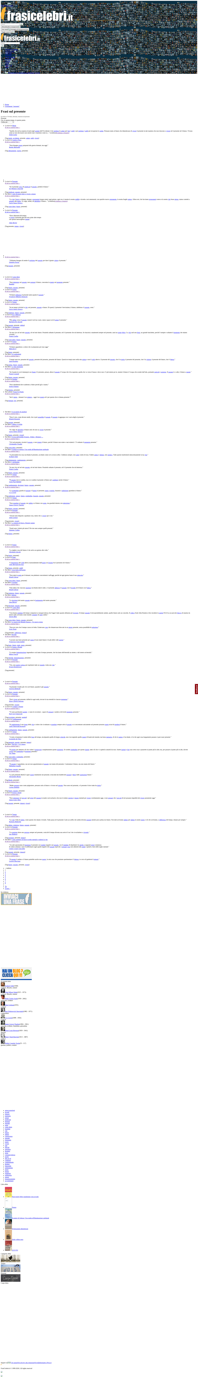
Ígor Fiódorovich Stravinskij (14, 1011)
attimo (126, 820)
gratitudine (15, 491)
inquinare (28, 845)
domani (10, 401)
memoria (109, 737)
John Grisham (9, 1005)
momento (60, 282)
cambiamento (21, 460)
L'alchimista (15, 327)
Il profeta (14, 582)
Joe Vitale (12, 753)
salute (63, 131)
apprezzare (38, 750)
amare (57, 320)
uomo (120, 332)
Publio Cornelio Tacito (12, 1043)
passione (15, 832)
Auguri (7, 61)
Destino (14, 379)
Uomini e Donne (17, 706)
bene (9, 645)
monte (188, 372)
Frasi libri (8, 55)
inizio (99, 785)
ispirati (123, 750)
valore (56, 260)
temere (39, 442)
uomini (37, 131)
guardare (16, 503)
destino (10, 390)
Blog (7, 67)
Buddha (11, 284)
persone (16, 785)
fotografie (8, 1166)
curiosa (22, 665)
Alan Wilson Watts (11, 992)
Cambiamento (16, 719)
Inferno (14, 595)
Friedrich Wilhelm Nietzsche (18, 297)
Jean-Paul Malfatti (15, 482)
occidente (16, 138)
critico (132, 613)
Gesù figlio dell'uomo (19, 570)
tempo (17, 226)
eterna (176, 199)
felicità (7, 1147)
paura (46, 491)
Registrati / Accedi (7, 5)
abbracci (57, 588)
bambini (7, 1129)
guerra (19, 151)
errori (32, 798)
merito (82, 845)
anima (84, 359)
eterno (70, 627)
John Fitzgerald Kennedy (17, 726)
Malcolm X (12, 349)
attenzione (66, 503)
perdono (56, 131)
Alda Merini (13, 223)
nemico (110, 455)
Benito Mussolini (14, 147)
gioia (6, 1153)
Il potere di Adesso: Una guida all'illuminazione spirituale (30, 449)
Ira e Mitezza (16, 314)
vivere (134, 131)
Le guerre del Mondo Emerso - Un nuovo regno (27, 622)
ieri (15, 401)
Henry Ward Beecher (12, 1037)
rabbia (14, 320)
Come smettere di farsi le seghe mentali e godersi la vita (30, 839)
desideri (7, 1151)
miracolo (80, 575)
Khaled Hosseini (14, 419)
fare (69, 131)
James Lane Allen (15, 800)
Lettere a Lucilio (17, 424)
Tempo (14, 302)
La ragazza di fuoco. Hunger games (23, 523)
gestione (20, 613)
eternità (10, 658)
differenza (162, 820)
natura (130, 199)
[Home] (73, 22)
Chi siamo (14, 1363)
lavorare (75, 613)
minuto (96, 859)
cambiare (55, 480)
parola (161, 613)
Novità (36, 1363)
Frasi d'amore (10, 51)
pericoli (156, 372)
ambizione (65, 491)
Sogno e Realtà (17, 647)
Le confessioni (16, 354)
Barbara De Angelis (15, 322)
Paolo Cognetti (14, 374)
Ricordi (14, 634)
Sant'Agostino (13, 361)
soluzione (95, 627)
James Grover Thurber (16, 505)
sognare (32, 282)
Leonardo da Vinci (15, 739)
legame (50, 563)
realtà (83, 847)
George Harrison (14, 861)
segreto (13, 750)
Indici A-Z (8, 65)
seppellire (41, 417)
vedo (93, 359)
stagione (28, 588)
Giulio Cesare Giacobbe (17, 849)
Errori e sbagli (16, 793)
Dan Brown (13, 602)
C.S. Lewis (12, 492)
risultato (65, 845)
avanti (7, 888)
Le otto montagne (17, 367)
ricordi (7, 1112)
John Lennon (13, 517)
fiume (34, 372)
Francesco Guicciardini (17, 642)
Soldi (14, 557)
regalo (42, 397)
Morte (14, 126)
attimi (22, 820)
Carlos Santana (14, 787)
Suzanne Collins (14, 530)
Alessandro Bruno (15, 776)
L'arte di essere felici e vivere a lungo (24, 194)
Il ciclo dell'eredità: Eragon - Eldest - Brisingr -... (27, 437)
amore (35, 491)
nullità (77, 199)
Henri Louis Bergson (12, 1030)
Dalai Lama (13, 135)
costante (34, 615)
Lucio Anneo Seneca (15, 203)
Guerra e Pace (16, 140)
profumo (32, 260)
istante (27, 219)
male (18, 645)
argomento (113, 199)
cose (46, 627)
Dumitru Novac (14, 262)
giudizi (43, 845)
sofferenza (18, 633)
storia (123, 359)
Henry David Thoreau (16, 701)
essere (20, 145)
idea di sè (8, 1158)
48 (6, 887)
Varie (7, 63)
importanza (14, 563)
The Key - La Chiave (18, 744)
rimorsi (22, 803)
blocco (179, 613)
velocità (62, 737)
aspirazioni (83, 775)
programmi (35, 199)
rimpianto (8, 1140)
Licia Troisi (12, 629)
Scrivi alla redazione (27, 1363)
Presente (15, 181)
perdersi (117, 724)
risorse (76, 798)
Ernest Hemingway (15, 667)
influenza (18, 295)
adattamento (12, 460)
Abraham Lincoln (15, 552)
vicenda (85, 832)
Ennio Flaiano (14, 386)
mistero (29, 397)
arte (6, 1145)
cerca (20, 187)
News (19, 1363)
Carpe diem (16, 277)
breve (17, 199)
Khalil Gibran (13, 577)
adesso (76, 859)
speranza (8, 1149)
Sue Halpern (13, 834)
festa (138, 332)
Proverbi (8, 59)
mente (52, 282)
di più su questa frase (12, 127)
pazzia (61, 640)
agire (77, 455)
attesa (172, 359)
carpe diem (11, 206)
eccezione (11, 717)
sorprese (163, 372)
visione (148, 359)
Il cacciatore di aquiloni (19, 412)
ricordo (73, 588)
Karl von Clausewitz (15, 714)
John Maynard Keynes (16, 564)
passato (34, 187)
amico (96, 455)
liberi (74, 775)
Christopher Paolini (15, 444)
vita (13, 199)
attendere (37, 201)
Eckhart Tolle (13, 457)
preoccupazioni (10, 1110)
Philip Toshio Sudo (11, 999)
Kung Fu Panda (18, 392)
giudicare (27, 187)
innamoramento (10, 1179)
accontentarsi (9, 1181)
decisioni (21, 485)
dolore (10, 534)
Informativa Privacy (45, 1363)
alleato (102, 455)
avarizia (51, 491)
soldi (72, 131)
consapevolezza (10, 1155)
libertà (10, 780)
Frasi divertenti (10, 57)
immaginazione (21, 652)
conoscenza (8, 1136)
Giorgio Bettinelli (14, 689)
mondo (42, 665)
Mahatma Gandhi (15, 766)
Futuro (14, 289)
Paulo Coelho (13, 336)
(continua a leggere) (62, 133)
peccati (24, 798)
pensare (11, 201)
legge (26, 724)
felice (124, 332)
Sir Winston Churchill (16, 189)
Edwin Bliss (13, 617)
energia (70, 798)
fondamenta (39, 600)
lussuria (35, 496)
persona (26, 832)
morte (10, 138)
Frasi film (8, 53)
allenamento (12, 151)
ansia (44, 503)
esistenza (11, 313)
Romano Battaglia (15, 822)
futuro (18, 206)
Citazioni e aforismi (11, 49)
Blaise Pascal (13, 654)
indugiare (16, 282)
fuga (32, 737)
